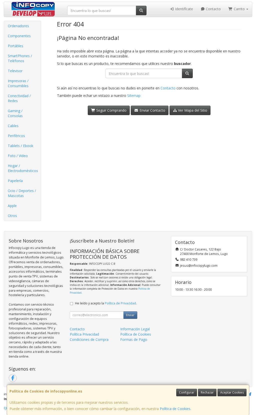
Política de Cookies (175, 408)
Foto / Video (18, 155)
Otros (12, 215)
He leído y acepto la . (106, 303)
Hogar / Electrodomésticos (23, 168)
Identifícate (183, 8)
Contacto (213, 8)
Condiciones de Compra (89, 339)
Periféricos (16, 135)
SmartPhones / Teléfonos (20, 58)
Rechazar (207, 392)
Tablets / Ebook (20, 145)
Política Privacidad (84, 334)
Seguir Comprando (110, 110)
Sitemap (133, 95)
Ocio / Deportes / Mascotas (22, 193)
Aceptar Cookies (232, 392)
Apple (12, 205)
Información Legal (135, 329)
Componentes (19, 35)
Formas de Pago (133, 339)
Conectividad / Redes (19, 98)
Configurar (186, 392)
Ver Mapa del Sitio (192, 110)
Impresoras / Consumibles (18, 83)
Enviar (130, 315)
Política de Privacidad (120, 303)
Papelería (15, 180)
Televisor (15, 70)
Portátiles (15, 45)
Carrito (239, 8)
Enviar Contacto (151, 110)
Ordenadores (18, 25)
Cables (13, 125)
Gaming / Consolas (15, 113)
